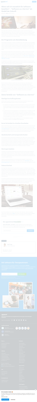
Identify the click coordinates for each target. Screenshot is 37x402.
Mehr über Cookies (4, 396)
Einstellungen (13, 399)
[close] (35, 390)
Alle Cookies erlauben (5, 399)
